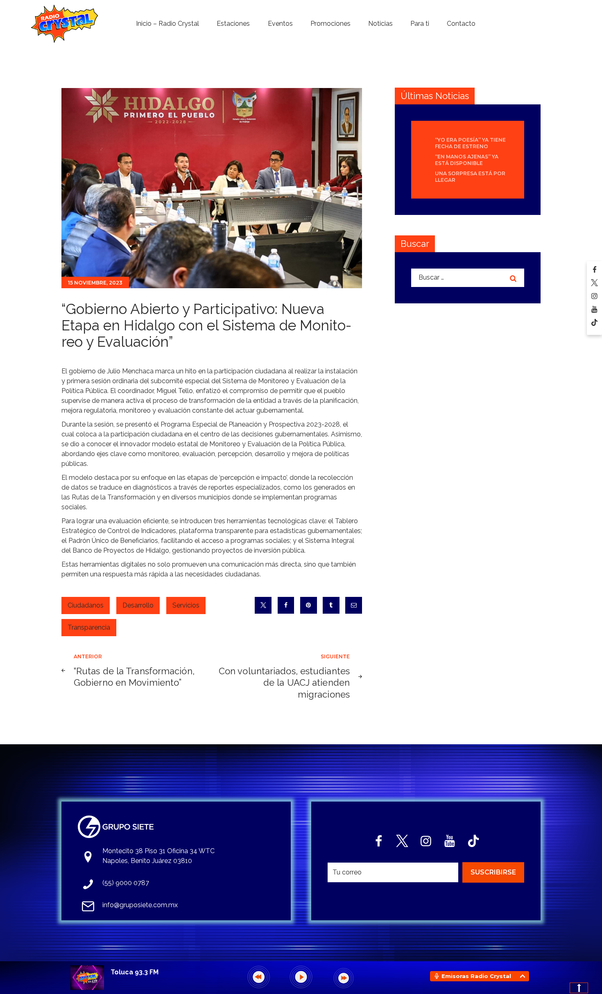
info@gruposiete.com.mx (140, 905)
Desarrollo (138, 605)
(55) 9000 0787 (125, 883)
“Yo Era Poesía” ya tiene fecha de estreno (470, 143)
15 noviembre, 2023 (95, 283)
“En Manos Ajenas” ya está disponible (466, 160)
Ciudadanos (86, 605)
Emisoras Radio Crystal (476, 976)
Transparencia (89, 627)
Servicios (185, 605)
